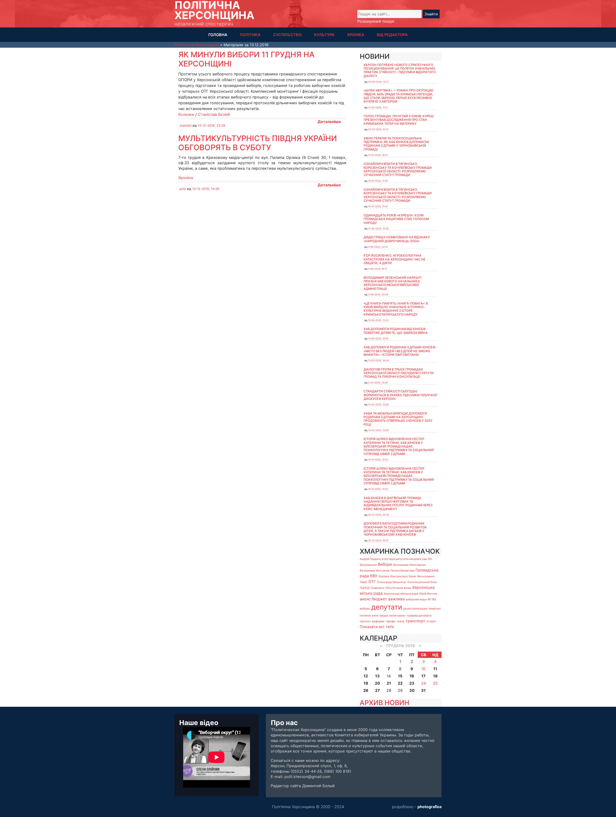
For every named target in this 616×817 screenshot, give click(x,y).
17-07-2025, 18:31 (378, 155)
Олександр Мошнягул (391, 582)
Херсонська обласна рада (401, 593)
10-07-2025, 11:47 (378, 181)
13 (377, 676)
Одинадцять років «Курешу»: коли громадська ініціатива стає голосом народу (396, 219)
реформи (378, 621)
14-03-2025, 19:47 (378, 338)
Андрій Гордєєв (370, 559)
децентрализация (415, 608)
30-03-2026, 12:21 (378, 81)
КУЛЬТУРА (324, 34)
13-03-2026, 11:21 (378, 107)
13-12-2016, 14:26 (205, 189)
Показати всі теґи (377, 626)
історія (431, 621)
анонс (365, 599)
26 (365, 690)
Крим (412, 576)
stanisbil (186, 125)
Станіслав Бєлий (214, 114)
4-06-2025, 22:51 (378, 247)
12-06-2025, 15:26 (378, 228)
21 (389, 683)
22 (400, 683)
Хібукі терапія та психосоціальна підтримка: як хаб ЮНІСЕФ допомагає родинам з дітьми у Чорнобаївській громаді (396, 143)
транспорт (415, 620)
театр (400, 621)
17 (423, 676)
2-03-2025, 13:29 (378, 382)
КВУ (373, 575)
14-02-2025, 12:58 (378, 404)
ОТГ (372, 581)
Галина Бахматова (402, 570)
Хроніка (185, 177)
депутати (386, 607)
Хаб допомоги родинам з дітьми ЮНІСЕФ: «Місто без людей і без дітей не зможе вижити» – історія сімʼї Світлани (400, 351)
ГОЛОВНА (217, 34)
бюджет (379, 599)
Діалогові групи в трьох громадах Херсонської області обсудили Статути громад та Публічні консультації (399, 373)
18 (435, 676)
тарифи (390, 621)
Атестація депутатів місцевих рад (404, 559)
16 (412, 676)
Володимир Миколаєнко (409, 564)
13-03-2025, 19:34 (378, 360)
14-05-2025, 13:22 (378, 320)
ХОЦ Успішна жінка (398, 588)
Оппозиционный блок (422, 582)
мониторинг (397, 615)
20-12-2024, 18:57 (378, 540)
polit (183, 189)
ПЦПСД (364, 588)
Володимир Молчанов (374, 570)
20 (377, 683)
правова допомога (419, 615)
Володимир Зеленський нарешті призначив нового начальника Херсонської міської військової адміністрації (392, 283)
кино (375, 615)
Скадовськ (378, 588)
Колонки (186, 114)
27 (377, 690)
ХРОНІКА (355, 34)
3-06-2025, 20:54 (378, 294)
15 (400, 676)
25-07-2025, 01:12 (378, 129)
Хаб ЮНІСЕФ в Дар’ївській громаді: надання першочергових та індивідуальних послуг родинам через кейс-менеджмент (398, 503)
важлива (396, 599)
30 (412, 690)
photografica (429, 806)
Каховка (384, 576)
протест (365, 621)
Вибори (385, 564)
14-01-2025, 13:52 (378, 459)
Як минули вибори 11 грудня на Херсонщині (246, 59)
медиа (384, 615)
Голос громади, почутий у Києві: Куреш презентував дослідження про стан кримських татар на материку (399, 119)
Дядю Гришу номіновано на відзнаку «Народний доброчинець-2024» (397, 239)
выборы (365, 608)
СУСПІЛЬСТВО (287, 34)
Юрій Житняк (428, 593)
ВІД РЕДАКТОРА (392, 34)
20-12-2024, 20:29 (378, 514)
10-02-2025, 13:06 (378, 430)
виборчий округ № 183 (421, 599)
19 (366, 683)
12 (366, 676)
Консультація (399, 576)
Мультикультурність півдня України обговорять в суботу (257, 143)
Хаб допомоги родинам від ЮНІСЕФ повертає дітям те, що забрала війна (396, 330)
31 (423, 690)
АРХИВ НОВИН (384, 703)
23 (411, 683)
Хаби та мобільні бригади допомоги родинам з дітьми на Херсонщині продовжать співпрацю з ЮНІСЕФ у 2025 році (398, 419)
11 (435, 668)
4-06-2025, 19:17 (377, 268)
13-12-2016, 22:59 (211, 125)
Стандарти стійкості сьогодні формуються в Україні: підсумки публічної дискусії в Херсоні (400, 395)
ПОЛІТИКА (250, 34)
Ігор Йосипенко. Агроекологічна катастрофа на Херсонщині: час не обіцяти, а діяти (394, 259)
